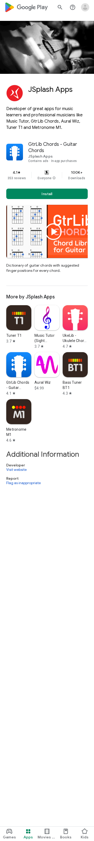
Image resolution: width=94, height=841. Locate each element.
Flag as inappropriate (23, 482)
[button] (54, 178)
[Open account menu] (85, 7)
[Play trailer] (53, 231)
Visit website (16, 469)
